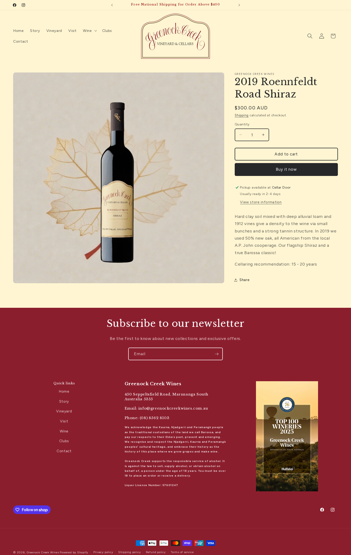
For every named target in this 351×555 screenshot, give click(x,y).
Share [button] (244, 280)
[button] (89, 30)
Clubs (64, 441)
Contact (64, 451)
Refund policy (156, 552)
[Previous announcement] (112, 5)
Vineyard (64, 411)
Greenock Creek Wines (43, 552)
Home (64, 391)
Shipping (242, 115)
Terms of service (182, 552)
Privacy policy (103, 552)
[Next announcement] (239, 5)
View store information (261, 202)
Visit (64, 421)
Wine (64, 431)
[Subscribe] (216, 354)
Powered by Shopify (74, 552)
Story (64, 401)
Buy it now (286, 169)
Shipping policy (129, 552)
